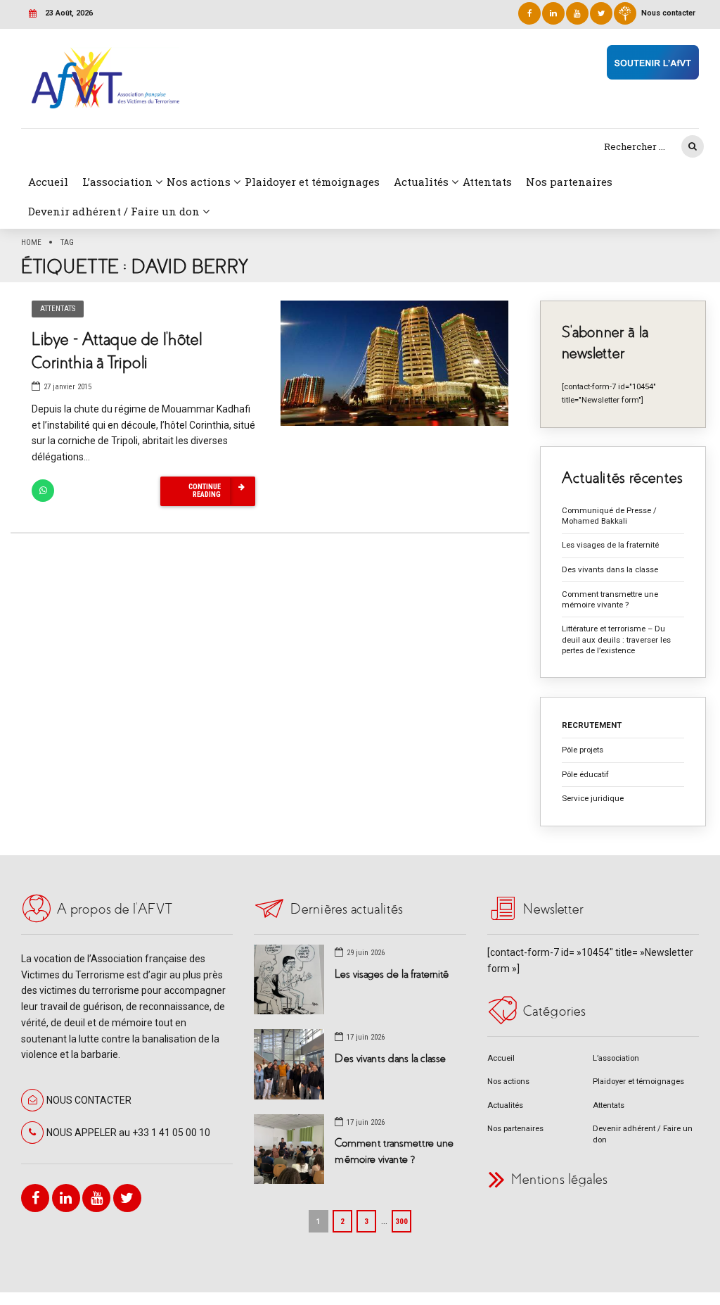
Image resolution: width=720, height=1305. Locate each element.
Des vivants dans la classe (610, 569)
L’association (117, 182)
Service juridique (593, 798)
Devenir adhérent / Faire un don (114, 211)
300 (401, 1221)
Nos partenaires (569, 182)
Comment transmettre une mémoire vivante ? (610, 599)
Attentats (487, 182)
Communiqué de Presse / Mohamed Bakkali (609, 515)
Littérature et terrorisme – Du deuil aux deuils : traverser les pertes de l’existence (616, 639)
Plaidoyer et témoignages (312, 182)
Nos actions (199, 182)
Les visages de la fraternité (610, 545)
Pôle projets (582, 750)
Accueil (48, 182)
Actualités (421, 182)
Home (31, 242)
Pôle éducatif (585, 774)
